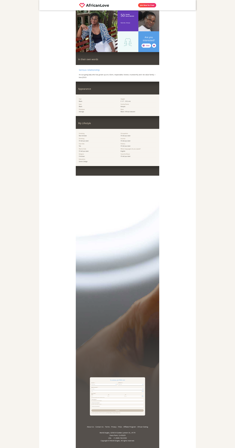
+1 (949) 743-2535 (120, 438)
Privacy (113, 427)
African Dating (142, 427)
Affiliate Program (129, 427)
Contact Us (99, 427)
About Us (90, 427)
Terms (107, 427)
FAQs (120, 427)
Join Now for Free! (147, 5)
